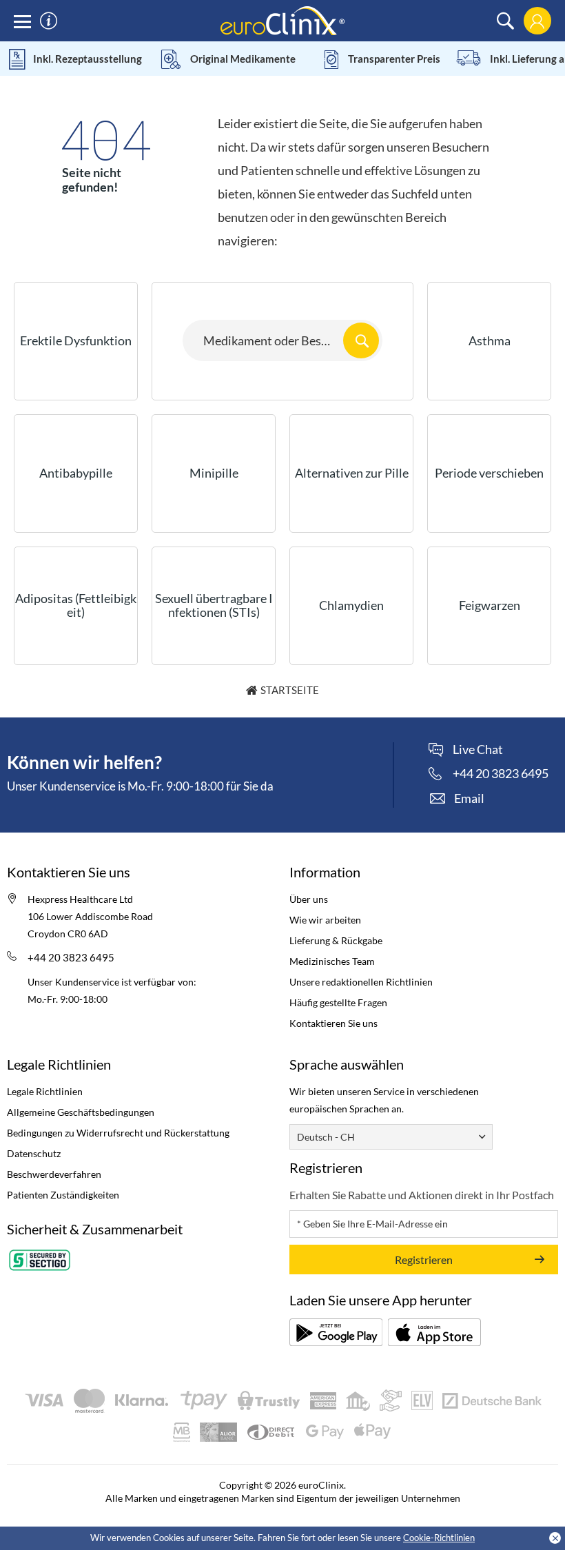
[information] (48, 21)
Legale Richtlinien (45, 1091)
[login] (537, 21)
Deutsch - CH (326, 1137)
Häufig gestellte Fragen (338, 1002)
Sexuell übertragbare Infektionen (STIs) (214, 605)
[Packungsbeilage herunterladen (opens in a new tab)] (335, 1332)
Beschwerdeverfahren (54, 1174)
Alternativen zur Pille (352, 472)
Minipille (213, 472)
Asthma (490, 340)
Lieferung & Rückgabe (335, 940)
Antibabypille (75, 472)
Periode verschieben (489, 472)
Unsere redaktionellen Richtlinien (361, 982)
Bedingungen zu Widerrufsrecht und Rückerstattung (118, 1133)
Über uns (308, 899)
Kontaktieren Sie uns (333, 1023)
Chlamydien (351, 605)
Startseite (289, 690)
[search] (505, 21)
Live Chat (478, 750)
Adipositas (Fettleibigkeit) (75, 605)
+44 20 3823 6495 (71, 957)
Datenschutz (34, 1153)
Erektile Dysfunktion (76, 340)
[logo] (282, 20)
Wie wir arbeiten (325, 920)
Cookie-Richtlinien (439, 1537)
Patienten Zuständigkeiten (63, 1195)
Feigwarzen (489, 605)
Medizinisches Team (332, 961)
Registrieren (424, 1259)
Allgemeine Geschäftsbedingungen (80, 1112)
